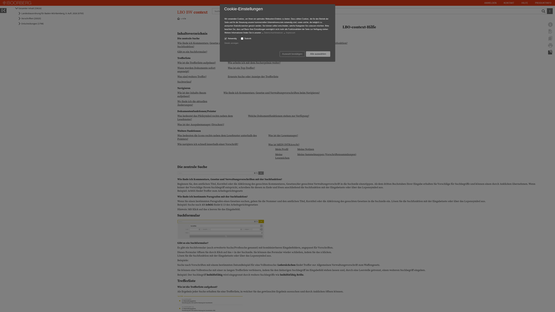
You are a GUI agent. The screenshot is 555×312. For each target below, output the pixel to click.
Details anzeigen (231, 43)
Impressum (290, 33)
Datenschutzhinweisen (273, 33)
